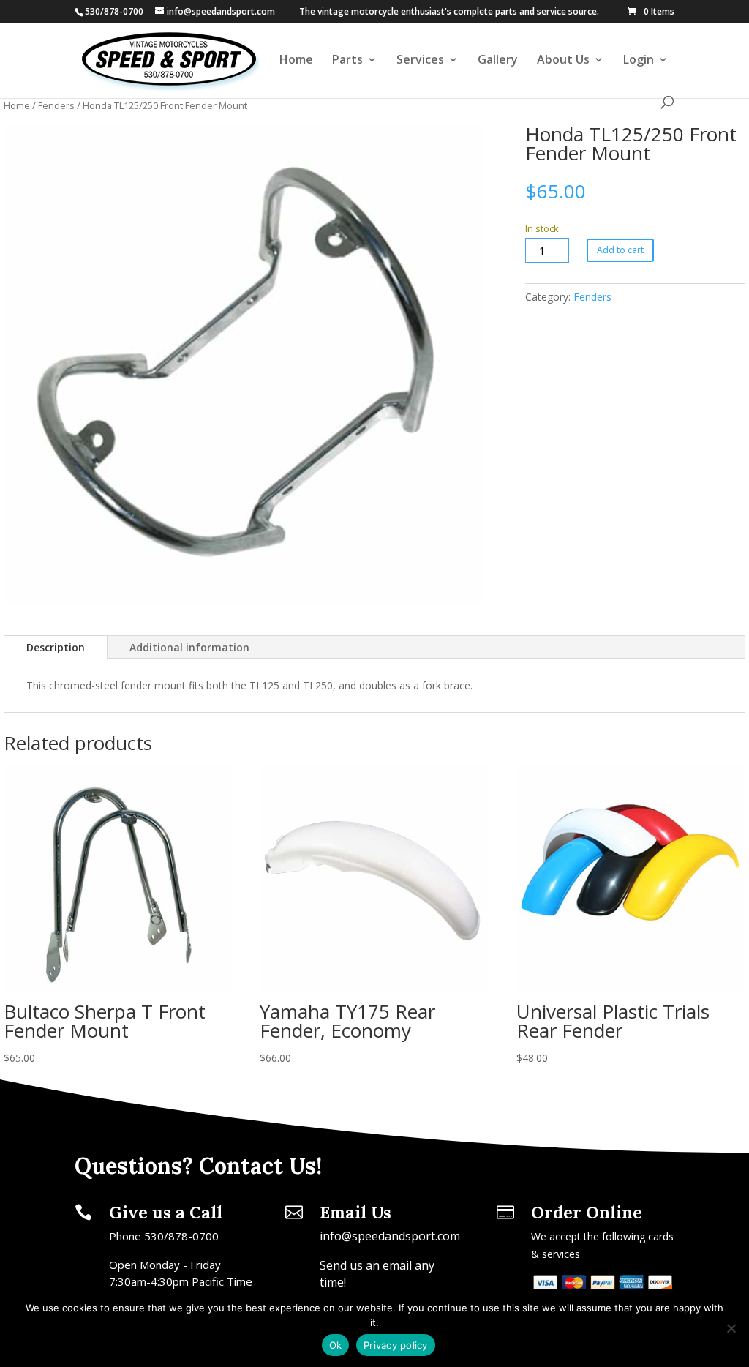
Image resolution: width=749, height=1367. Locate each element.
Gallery (498, 60)
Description (55, 647)
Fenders (56, 105)
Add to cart (620, 250)
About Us (563, 60)
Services (420, 60)
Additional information (189, 647)
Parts (347, 60)
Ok (335, 1345)
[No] (730, 1328)
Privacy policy (396, 1345)
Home (296, 60)
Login (638, 60)
